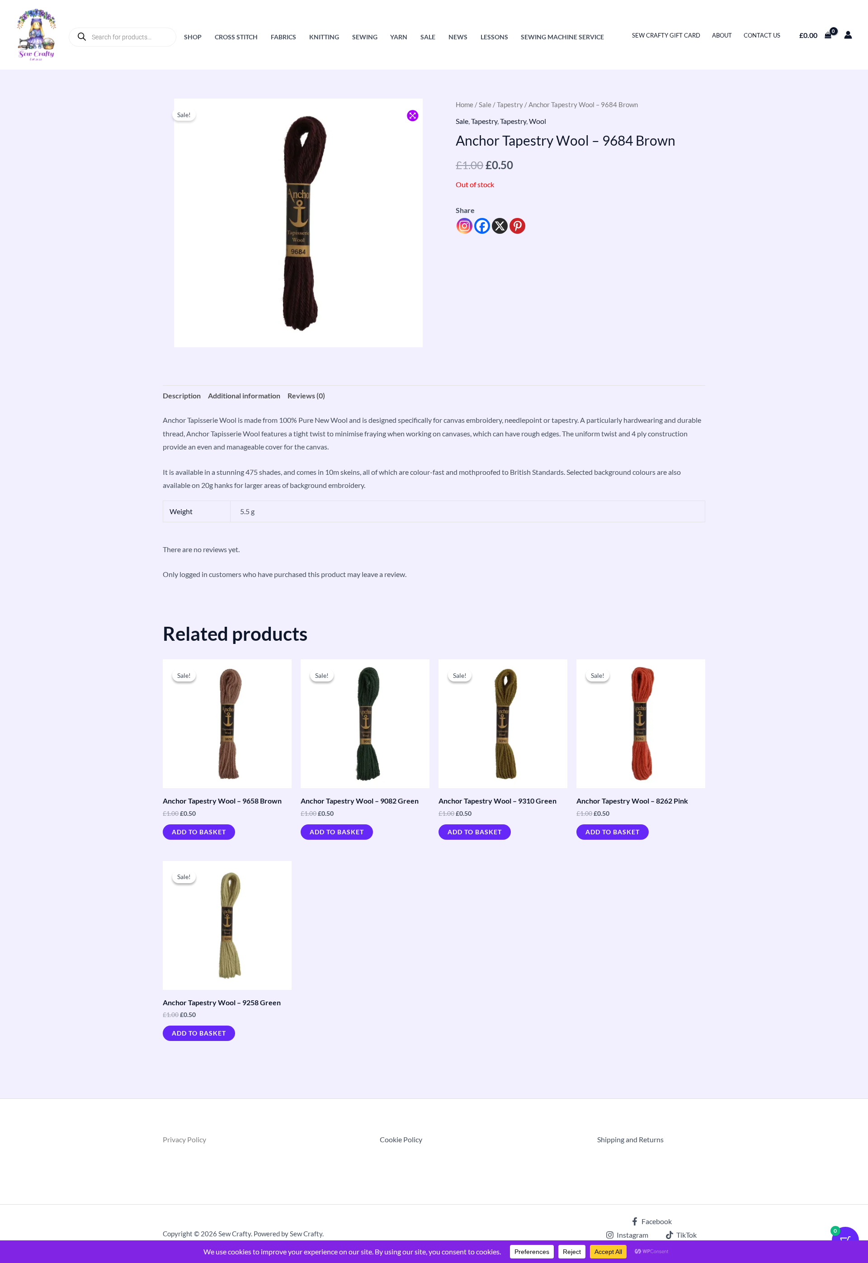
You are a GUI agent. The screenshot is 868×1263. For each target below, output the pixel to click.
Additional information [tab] (244, 395)
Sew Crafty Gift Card (666, 35)
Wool (537, 121)
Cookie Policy (401, 1139)
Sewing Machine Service (562, 37)
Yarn (398, 37)
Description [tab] (182, 395)
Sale (427, 37)
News (457, 37)
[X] (500, 226)
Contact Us (762, 35)
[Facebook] (482, 226)
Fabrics (283, 37)
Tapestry (510, 104)
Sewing (364, 37)
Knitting (324, 37)
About (722, 35)
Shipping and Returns (630, 1139)
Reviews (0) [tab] (306, 395)
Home (464, 104)
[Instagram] (464, 226)
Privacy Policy (184, 1139)
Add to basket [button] (199, 832)
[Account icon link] (848, 35)
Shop (193, 37)
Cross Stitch (236, 37)
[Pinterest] (517, 226)
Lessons (494, 37)
